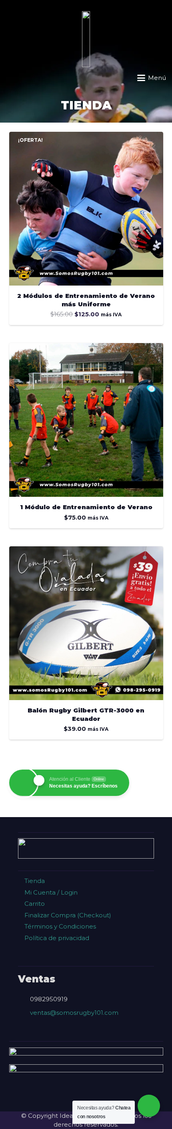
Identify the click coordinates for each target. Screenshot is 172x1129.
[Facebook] (37, 1096)
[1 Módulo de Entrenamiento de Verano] (86, 420)
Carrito (34, 903)
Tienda (34, 881)
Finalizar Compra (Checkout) (67, 915)
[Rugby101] (86, 39)
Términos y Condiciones (59, 926)
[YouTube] (135, 1096)
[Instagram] (70, 1096)
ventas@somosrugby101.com (74, 1012)
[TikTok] (102, 1096)
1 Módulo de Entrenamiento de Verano (86, 507)
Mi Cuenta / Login (50, 892)
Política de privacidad (56, 938)
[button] (10, 78)
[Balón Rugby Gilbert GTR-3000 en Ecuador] (86, 623)
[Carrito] (27, 78)
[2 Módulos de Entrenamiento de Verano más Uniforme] (86, 209)
